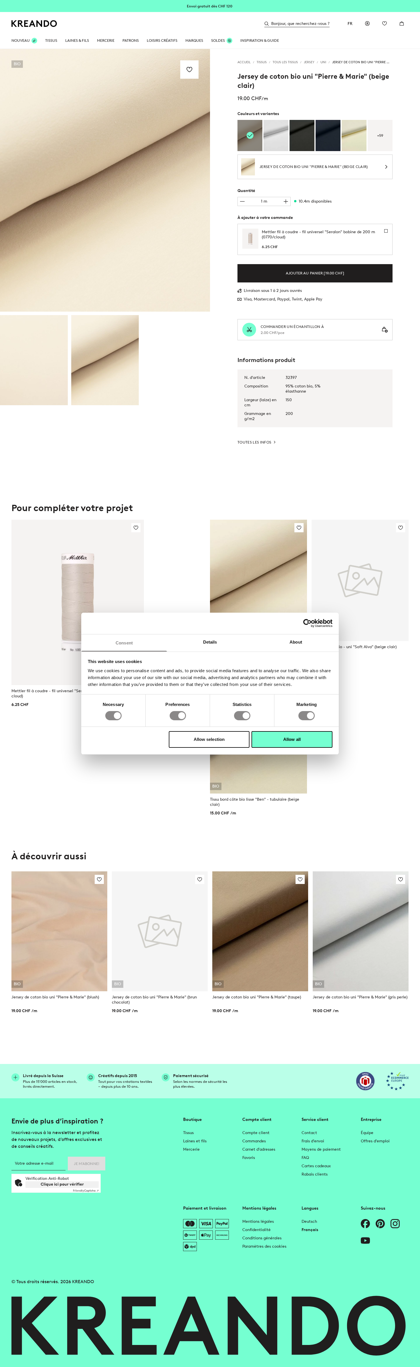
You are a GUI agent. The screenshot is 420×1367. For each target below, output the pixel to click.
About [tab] (296, 641)
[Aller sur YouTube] (365, 1240)
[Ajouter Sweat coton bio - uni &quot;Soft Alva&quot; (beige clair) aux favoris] (400, 527)
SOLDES (218, 40)
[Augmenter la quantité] (285, 201)
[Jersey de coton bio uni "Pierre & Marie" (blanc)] (276, 135)
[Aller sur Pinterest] (380, 1223)
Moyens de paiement (321, 1149)
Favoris (248, 1157)
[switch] (178, 715)
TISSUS (51, 40)
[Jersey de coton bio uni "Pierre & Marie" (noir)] (302, 135)
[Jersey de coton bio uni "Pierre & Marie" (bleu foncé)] (328, 135)
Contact (309, 1132)
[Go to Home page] (34, 23)
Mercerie (191, 1149)
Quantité (246, 190)
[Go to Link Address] (210, 5)
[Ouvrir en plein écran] (105, 180)
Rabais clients (315, 1174)
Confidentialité (256, 1229)
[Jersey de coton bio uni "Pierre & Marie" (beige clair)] (34, 360)
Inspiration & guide (259, 40)
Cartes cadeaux (316, 1166)
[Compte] (367, 23)
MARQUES (194, 40)
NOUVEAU (20, 40)
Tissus (188, 1132)
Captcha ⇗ (86, 1190)
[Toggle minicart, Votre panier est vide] (402, 23)
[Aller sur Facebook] (365, 1223)
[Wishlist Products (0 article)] (384, 23)
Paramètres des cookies (264, 1246)
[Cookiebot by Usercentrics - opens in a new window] (307, 623)
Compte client (256, 1132)
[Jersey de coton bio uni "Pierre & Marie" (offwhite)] (354, 135)
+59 (380, 135)
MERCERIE (105, 40)
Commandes (254, 1141)
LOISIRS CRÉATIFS (162, 40)
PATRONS (130, 40)
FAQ (305, 1157)
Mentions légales (258, 1221)
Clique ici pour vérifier (62, 1184)
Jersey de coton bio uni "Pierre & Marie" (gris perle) (360, 997)
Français (310, 1229)
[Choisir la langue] (350, 23)
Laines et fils (195, 1141)
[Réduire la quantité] (242, 201)
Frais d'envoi (313, 1141)
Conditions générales (262, 1238)
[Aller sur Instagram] (395, 1223)
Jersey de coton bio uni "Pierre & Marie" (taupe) (256, 997)
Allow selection (209, 739)
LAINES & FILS (77, 40)
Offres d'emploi (375, 1141)
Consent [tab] (124, 642)
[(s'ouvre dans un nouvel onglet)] (365, 1081)
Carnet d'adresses (258, 1149)
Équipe (367, 1132)
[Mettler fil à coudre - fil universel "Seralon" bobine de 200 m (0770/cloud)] (77, 602)
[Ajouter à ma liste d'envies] (189, 69)
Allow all (292, 739)
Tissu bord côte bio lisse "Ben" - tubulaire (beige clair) (254, 802)
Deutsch (309, 1221)
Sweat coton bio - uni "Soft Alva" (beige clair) (354, 646)
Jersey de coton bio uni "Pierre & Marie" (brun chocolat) (154, 1000)
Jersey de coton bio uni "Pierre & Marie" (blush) (55, 997)
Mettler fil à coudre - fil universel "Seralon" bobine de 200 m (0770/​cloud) (74, 694)
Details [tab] (210, 641)
